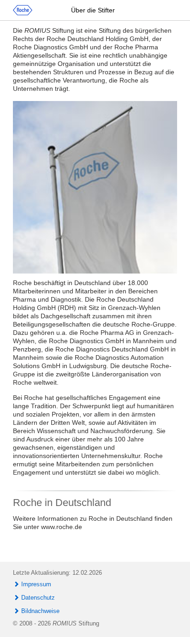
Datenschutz (38, 597)
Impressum (36, 584)
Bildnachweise (40, 610)
